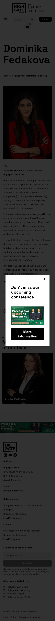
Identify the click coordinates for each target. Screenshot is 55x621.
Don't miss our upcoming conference (25, 292)
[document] (27, 310)
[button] (46, 279)
